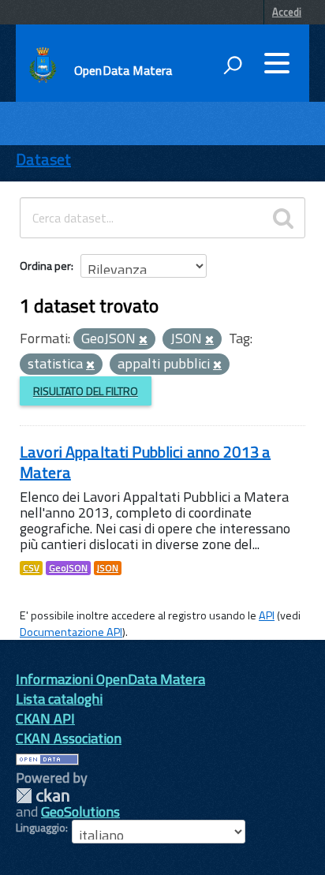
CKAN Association (68, 738)
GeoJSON (68, 568)
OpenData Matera (123, 70)
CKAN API (45, 718)
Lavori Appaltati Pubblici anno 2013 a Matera (145, 461)
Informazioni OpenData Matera (110, 679)
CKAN (42, 795)
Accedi (286, 12)
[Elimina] (143, 340)
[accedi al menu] (277, 63)
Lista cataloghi (59, 698)
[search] (283, 218)
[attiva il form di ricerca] (232, 64)
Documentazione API (71, 632)
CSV (31, 568)
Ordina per (45, 265)
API (267, 615)
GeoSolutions (80, 811)
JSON (107, 568)
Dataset (43, 159)
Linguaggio (40, 828)
